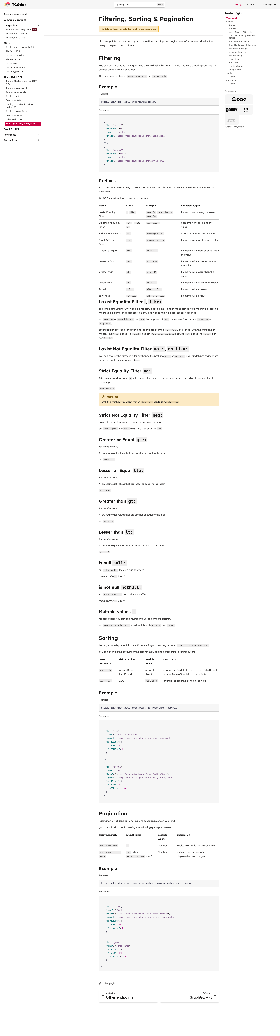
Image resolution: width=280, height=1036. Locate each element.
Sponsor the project (234, 126)
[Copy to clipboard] (215, 101)
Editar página (109, 983)
